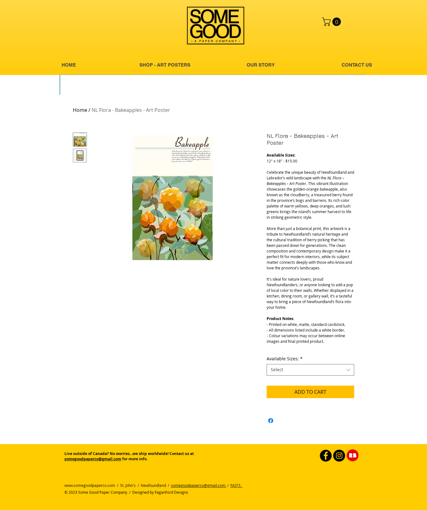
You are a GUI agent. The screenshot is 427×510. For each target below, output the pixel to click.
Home (80, 110)
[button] (332, 22)
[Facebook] (326, 456)
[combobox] (310, 369)
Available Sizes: (285, 359)
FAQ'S (236, 485)
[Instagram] (339, 456)
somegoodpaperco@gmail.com (92, 459)
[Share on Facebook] (270, 420)
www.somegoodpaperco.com (89, 485)
